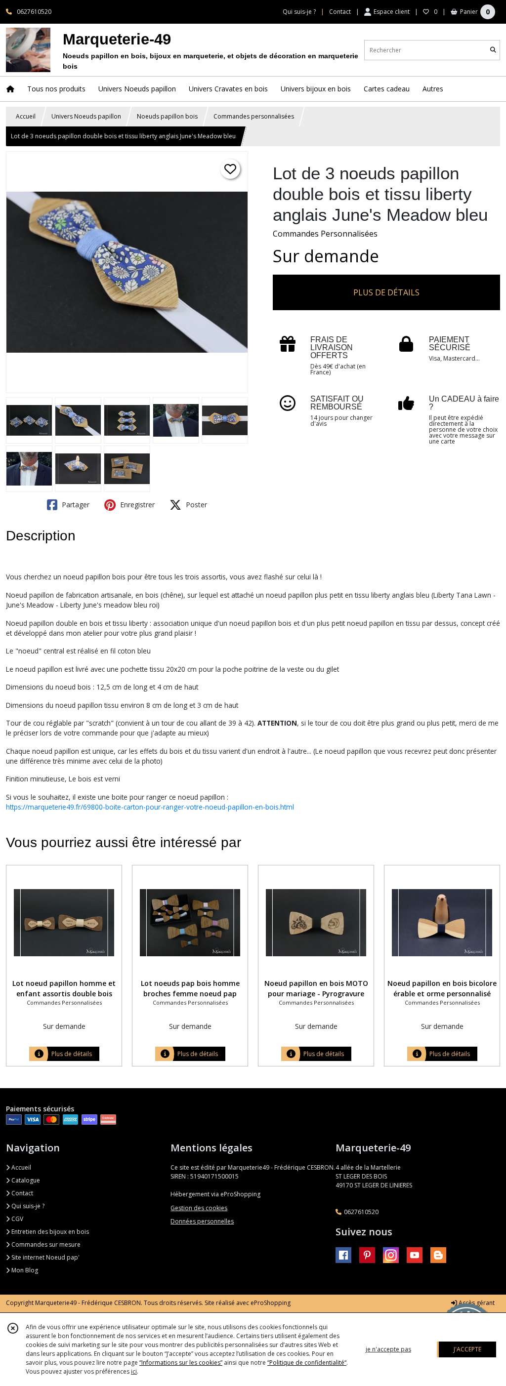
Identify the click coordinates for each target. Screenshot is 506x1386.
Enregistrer (136, 504)
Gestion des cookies (198, 1208)
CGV (16, 1219)
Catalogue (25, 1180)
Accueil (26, 116)
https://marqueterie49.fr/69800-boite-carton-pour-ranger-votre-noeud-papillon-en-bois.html (150, 807)
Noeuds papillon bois (167, 116)
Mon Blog (24, 1270)
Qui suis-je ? (27, 1206)
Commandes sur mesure (45, 1244)
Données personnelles (202, 1221)
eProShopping (271, 1303)
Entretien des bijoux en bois (49, 1231)
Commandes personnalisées (253, 116)
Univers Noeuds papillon (86, 116)
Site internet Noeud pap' (45, 1257)
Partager (74, 504)
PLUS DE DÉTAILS (386, 292)
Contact (340, 11)
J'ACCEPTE (467, 1349)
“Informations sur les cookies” (180, 1362)
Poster (195, 504)
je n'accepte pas (388, 1349)
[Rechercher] (493, 50)
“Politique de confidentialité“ (306, 1362)
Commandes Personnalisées (325, 233)
